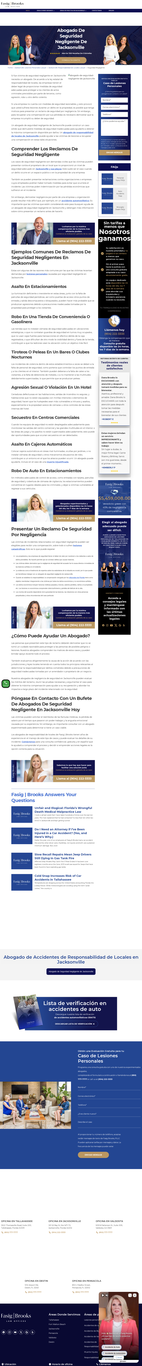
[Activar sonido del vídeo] (103, 1295)
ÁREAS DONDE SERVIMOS (45, 10)
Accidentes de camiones (95, 1325)
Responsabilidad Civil (93, 1357)
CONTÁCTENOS (97, 10)
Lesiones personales (93, 1320)
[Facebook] (103, 625)
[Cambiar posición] (130, 1295)
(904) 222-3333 (114, 334)
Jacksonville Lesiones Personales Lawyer (30, 68)
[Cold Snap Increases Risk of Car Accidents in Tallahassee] (21, 882)
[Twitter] (115, 625)
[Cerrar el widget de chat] (134, 1295)
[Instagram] (107, 625)
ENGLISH (111, 10)
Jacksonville (54, 1329)
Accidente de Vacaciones (95, 1336)
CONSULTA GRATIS (71, 60)
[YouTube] (111, 625)
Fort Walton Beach (57, 1324)
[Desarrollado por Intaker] (123, 1361)
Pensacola (53, 1333)
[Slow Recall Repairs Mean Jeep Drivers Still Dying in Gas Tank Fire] (21, 861)
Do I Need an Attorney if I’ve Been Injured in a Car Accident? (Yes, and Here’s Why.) (61, 833)
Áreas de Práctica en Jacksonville (72, 10)
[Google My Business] (120, 625)
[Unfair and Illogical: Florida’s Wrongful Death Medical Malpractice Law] (21, 814)
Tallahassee (54, 1320)
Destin (51, 1342)
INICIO (28, 10)
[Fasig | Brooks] (17, 4)
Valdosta (52, 1338)
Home (10, 68)
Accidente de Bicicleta (94, 1331)
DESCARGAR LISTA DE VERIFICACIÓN (73, 1024)
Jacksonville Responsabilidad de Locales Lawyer (66, 68)
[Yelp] (124, 625)
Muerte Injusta (91, 1352)
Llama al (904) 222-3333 (74, 241)
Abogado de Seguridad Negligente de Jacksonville (71, 971)
